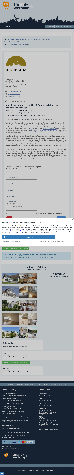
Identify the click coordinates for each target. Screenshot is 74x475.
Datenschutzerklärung (17, 231)
